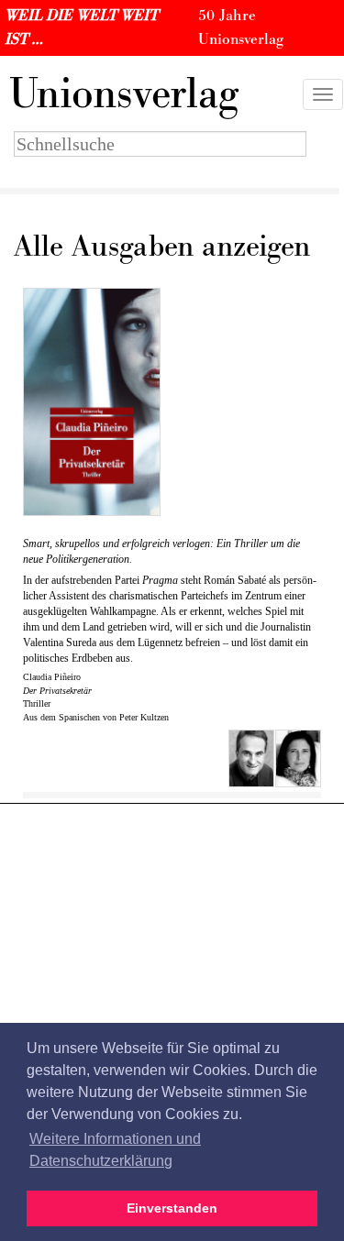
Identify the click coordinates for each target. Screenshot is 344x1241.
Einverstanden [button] (172, 1208)
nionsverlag (124, 94)
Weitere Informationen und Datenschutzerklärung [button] (115, 1150)
